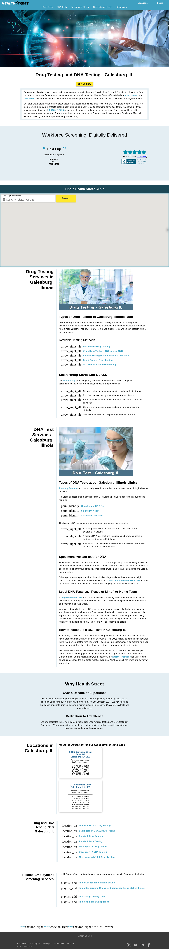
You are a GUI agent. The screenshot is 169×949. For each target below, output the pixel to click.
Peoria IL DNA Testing (90, 841)
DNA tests (29, 98)
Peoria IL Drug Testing (91, 836)
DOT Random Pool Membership (99, 365)
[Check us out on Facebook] (149, 945)
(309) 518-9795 (56, 110)
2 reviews (141, 156)
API (90, 936)
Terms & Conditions (56, 943)
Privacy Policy (22, 943)
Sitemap (32, 943)
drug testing (131, 95)
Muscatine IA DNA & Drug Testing (97, 857)
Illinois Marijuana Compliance (93, 902)
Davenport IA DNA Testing (93, 852)
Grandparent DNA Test (93, 506)
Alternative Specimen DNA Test (123, 580)
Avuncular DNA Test (92, 515)
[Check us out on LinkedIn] (142, 945)
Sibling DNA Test (90, 511)
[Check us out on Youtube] (135, 945)
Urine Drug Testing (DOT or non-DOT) (103, 351)
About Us (82, 936)
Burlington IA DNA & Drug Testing (97, 831)
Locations (143, 3)
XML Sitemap (42, 943)
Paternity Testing (68, 488)
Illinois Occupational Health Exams (96, 883)
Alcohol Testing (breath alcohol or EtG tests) (106, 356)
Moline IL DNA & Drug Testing (95, 825)
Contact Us (70, 943)
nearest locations (121, 657)
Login (160, 3)
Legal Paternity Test (71, 597)
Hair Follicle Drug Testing (96, 347)
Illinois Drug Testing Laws (91, 896)
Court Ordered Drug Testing (98, 360)
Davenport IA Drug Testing (93, 847)
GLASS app (69, 380)
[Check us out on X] (129, 945)
